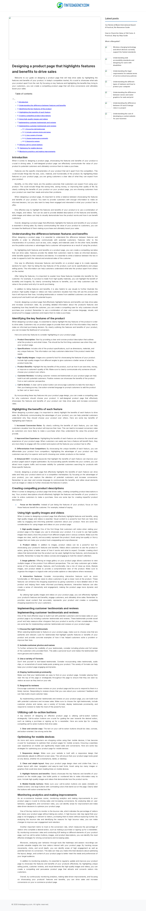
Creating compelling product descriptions (35, 116)
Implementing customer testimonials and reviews (37, 122)
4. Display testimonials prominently (36, 138)
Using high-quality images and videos (33, 119)
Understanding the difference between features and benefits (42, 105)
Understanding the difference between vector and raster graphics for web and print (124, 94)
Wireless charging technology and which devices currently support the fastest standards (124, 49)
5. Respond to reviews (32, 141)
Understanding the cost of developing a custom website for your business (124, 116)
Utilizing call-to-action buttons (31, 145)
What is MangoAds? (112, 41)
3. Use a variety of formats (33, 135)
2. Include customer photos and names (38, 132)
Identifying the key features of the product (35, 109)
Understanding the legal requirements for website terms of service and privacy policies (125, 73)
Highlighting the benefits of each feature (34, 112)
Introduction (23, 102)
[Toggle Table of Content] (13, 99)
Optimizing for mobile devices (31, 148)
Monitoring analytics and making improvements (37, 151)
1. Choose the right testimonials (35, 129)
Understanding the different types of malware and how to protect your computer (124, 84)
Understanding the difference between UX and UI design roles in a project (124, 105)
